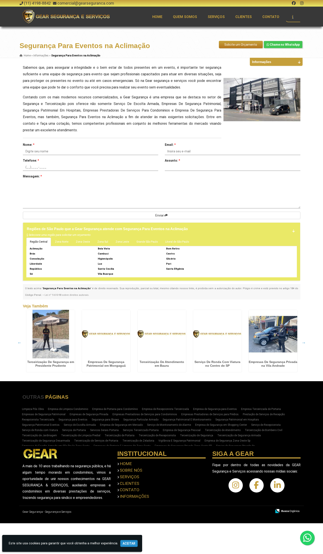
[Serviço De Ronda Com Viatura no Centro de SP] (217, 334)
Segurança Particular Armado (140, 419)
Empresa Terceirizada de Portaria (261, 409)
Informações (134, 496)
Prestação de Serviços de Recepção (264, 414)
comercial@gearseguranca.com (85, 3)
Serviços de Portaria (74, 430)
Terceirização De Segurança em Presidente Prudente (50, 363)
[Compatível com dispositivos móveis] (267, 511)
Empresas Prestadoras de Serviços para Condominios (145, 414)
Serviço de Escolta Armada (80, 424)
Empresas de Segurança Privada (89, 414)
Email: (170, 144)
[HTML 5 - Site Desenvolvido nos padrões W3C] (236, 511)
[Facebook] (294, 3)
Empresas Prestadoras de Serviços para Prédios (210, 414)
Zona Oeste (83, 241)
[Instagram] (302, 3)
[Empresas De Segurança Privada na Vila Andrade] (273, 334)
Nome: (28, 144)
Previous (19, 342)
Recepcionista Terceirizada (38, 419)
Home (157, 17)
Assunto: (172, 160)
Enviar (160, 215)
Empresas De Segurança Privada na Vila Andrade (273, 363)
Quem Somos (185, 17)
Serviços (216, 17)
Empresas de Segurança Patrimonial (43, 414)
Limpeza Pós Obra (33, 409)
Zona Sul (102, 241)
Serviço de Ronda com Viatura (40, 430)
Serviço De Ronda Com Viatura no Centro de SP (217, 363)
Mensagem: (32, 176)
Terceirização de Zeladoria (138, 440)
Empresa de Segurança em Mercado (121, 424)
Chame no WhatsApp (284, 44)
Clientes (243, 17)
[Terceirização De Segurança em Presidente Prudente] (50, 334)
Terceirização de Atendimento (223, 430)
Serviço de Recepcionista (266, 424)
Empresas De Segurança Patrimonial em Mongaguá (106, 363)
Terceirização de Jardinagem (39, 435)
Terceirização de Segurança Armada (239, 435)
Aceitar (129, 543)
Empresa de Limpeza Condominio (68, 409)
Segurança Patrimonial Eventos (41, 424)
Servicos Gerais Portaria (104, 430)
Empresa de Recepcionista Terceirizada (165, 409)
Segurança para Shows (105, 419)
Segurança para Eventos (72, 419)
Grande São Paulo (147, 241)
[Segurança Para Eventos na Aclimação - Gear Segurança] (67, 16)
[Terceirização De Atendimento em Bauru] (162, 334)
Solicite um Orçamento (240, 44)
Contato (270, 17)
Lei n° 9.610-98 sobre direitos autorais (67, 295)
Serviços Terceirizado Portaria (141, 430)
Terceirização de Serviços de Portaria (96, 440)
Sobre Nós (131, 470)
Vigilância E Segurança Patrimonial (179, 440)
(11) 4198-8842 (37, 3)
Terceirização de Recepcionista (157, 435)
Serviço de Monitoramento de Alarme (169, 424)
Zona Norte (61, 241)
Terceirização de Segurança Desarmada (46, 440)
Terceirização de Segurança (196, 435)
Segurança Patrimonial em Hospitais (237, 419)
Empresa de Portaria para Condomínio (115, 409)
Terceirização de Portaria (119, 435)
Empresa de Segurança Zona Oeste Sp (227, 440)
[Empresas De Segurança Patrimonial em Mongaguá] (106, 334)
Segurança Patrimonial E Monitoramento (187, 419)
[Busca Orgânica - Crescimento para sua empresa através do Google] (287, 511)
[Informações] (292, 16)
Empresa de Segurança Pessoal (182, 430)
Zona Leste (122, 241)
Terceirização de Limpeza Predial (80, 435)
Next (303, 342)
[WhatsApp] (307, 537)
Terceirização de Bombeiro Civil (263, 430)
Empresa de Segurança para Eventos (215, 409)
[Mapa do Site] (225, 511)
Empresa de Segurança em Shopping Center (221, 424)
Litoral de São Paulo (177, 241)
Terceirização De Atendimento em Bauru (162, 363)
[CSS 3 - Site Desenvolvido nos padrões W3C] (252, 511)
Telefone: (31, 160)
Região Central (38, 241)
